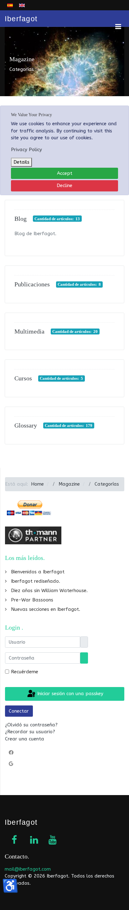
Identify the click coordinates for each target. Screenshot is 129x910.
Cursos (23, 378)
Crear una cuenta (24, 739)
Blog (20, 218)
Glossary (25, 425)
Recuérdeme (24, 672)
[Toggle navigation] (111, 18)
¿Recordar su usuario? (30, 731)
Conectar (19, 711)
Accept (64, 173)
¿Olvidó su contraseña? (31, 725)
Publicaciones (32, 284)
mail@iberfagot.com (28, 869)
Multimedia (29, 331)
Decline (64, 185)
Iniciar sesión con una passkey (69, 693)
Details (21, 162)
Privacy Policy (26, 149)
